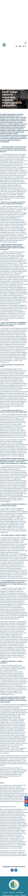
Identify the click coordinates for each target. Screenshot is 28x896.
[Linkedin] (26, 804)
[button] (25, 43)
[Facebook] (26, 798)
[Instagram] (26, 801)
